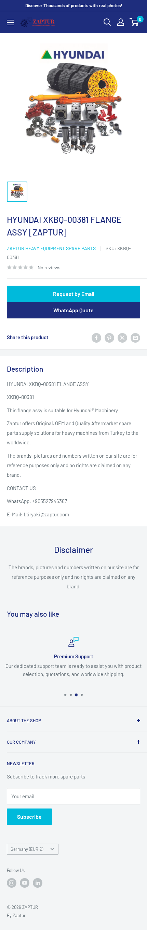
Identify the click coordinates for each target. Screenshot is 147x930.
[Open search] (107, 22)
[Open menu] (10, 22)
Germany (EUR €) (27, 849)
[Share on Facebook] (96, 337)
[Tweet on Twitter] (122, 337)
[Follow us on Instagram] (11, 883)
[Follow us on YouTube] (24, 883)
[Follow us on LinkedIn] (37, 883)
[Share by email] (135, 337)
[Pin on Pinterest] (109, 337)
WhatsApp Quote (73, 310)
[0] (134, 22)
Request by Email (73, 293)
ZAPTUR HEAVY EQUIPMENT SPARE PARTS (51, 248)
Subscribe (29, 816)
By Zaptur (16, 915)
